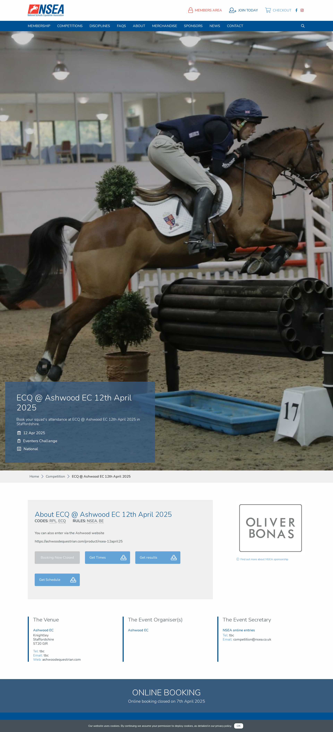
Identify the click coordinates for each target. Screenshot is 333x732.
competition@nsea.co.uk (252, 639)
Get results (148, 557)
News (215, 26)
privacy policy (223, 726)
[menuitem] (39, 26)
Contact (235, 26)
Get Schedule (49, 579)
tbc (42, 651)
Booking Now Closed (57, 557)
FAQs (121, 26)
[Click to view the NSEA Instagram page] (302, 10)
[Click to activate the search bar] (302, 26)
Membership (39, 26)
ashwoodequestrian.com (61, 659)
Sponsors (193, 26)
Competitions (70, 26)
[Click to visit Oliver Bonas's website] (270, 528)
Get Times (97, 557)
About (139, 26)
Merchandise (164, 26)
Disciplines (99, 26)
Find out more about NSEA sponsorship (264, 559)
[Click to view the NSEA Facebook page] (297, 10)
